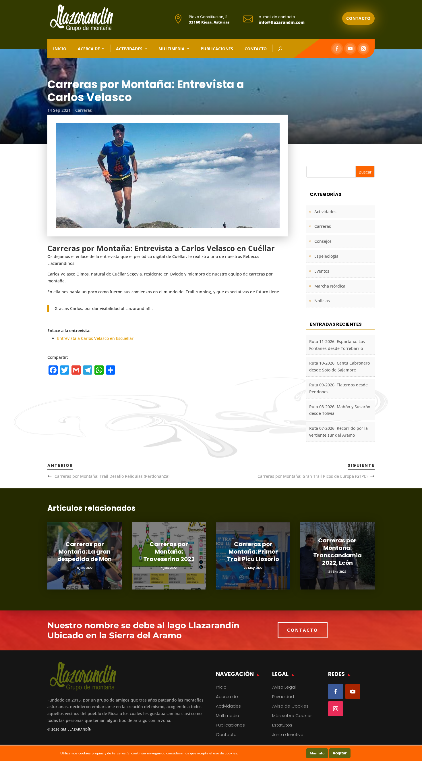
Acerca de (89, 48)
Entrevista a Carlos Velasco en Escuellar (95, 338)
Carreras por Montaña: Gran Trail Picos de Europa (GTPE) (312, 476)
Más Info (317, 753)
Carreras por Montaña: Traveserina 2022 (169, 551)
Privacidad (283, 696)
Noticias (322, 300)
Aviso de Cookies (290, 706)
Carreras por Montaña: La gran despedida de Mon (84, 551)
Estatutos (282, 725)
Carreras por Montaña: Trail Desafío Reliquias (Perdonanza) (112, 476)
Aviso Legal (284, 687)
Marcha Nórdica (329, 286)
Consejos (323, 241)
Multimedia (171, 48)
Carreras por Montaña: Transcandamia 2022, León (337, 551)
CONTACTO (302, 630)
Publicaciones (217, 48)
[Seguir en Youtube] (350, 48)
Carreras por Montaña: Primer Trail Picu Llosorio (253, 551)
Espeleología (326, 256)
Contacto (358, 18)
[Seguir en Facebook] (337, 48)
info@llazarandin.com (282, 22)
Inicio (59, 48)
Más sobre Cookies (292, 715)
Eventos (321, 271)
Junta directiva (287, 734)
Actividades (129, 48)
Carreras (83, 110)
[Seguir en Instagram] (363, 48)
